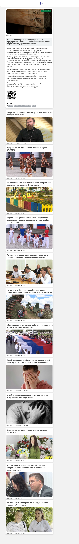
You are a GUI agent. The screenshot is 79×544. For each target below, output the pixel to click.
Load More (29, 538)
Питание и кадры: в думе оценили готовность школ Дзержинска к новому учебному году (27, 256)
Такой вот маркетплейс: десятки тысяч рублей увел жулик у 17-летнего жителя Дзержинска (28, 361)
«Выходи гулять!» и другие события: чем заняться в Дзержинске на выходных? (30, 326)
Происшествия (46, 11)
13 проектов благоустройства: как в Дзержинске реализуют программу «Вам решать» (29, 183)
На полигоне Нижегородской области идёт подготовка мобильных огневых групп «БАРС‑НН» (29, 291)
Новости (16, 178)
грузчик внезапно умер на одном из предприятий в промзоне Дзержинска (27, 84)
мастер (10, 106)
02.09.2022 (9, 36)
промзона (27, 106)
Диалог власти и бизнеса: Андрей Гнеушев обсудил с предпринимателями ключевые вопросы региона (26, 467)
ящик (33, 106)
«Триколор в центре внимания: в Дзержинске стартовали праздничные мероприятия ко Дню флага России (28, 220)
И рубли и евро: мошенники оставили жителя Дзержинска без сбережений (27, 396)
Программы (17, 143)
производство (18, 106)
